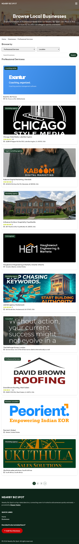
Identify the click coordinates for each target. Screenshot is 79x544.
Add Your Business (13, 531)
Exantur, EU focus (10, 97)
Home (4, 39)
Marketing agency (11, 108)
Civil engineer (9, 236)
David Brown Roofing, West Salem (16, 388)
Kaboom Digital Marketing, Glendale (17, 179)
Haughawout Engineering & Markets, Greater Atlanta (23, 265)
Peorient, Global (9, 430)
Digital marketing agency (13, 151)
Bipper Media (15, 505)
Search (73, 55)
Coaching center (10, 68)
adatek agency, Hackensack (13, 305)
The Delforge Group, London (14, 347)
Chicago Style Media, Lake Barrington (17, 137)
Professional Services (12, 359)
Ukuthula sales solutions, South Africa (17, 470)
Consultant (9, 319)
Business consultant (12, 402)
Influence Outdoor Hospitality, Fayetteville (19, 222)
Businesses (12, 39)
